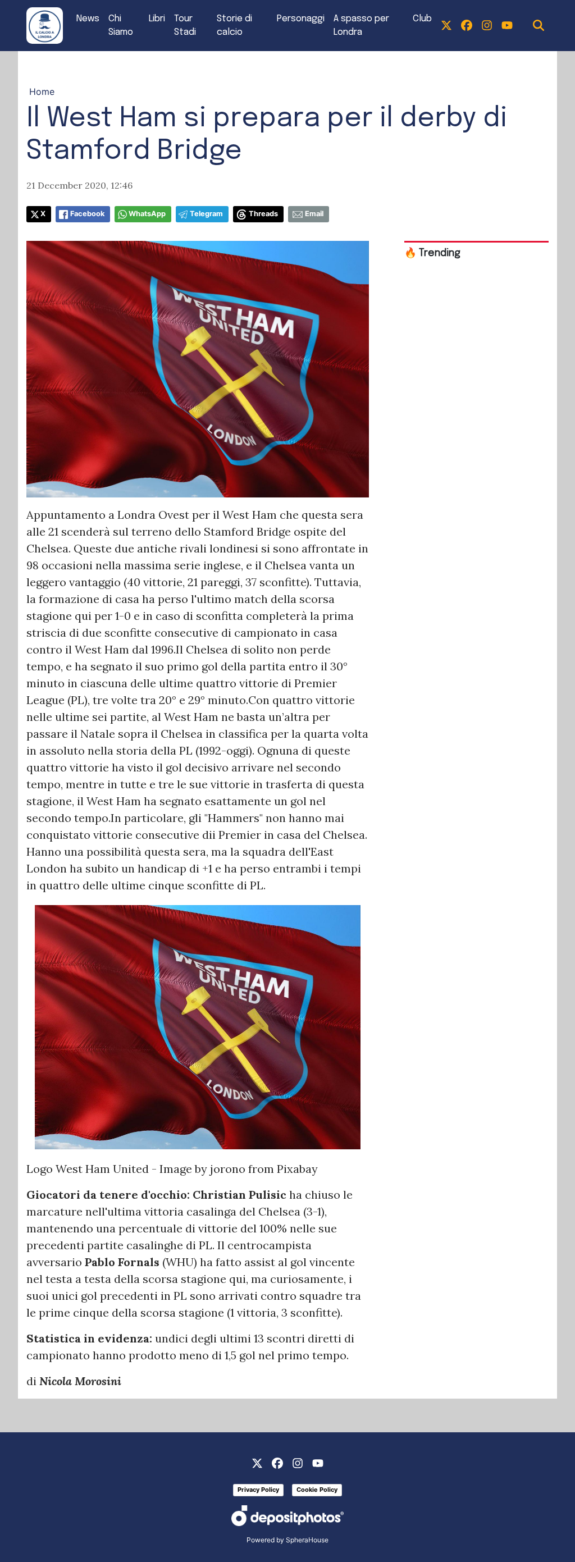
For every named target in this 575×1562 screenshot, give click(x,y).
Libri (157, 19)
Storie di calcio (234, 25)
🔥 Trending (432, 253)
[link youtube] (507, 26)
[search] (538, 26)
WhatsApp (147, 213)
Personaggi (301, 19)
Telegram (206, 213)
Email (314, 213)
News (87, 19)
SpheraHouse (307, 1540)
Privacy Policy (258, 1490)
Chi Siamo (120, 25)
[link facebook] (467, 26)
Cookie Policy (316, 1490)
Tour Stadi (185, 25)
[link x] (446, 26)
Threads (263, 213)
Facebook (87, 213)
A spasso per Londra (361, 25)
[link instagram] (487, 26)
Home (41, 91)
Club (422, 19)
